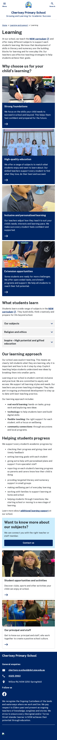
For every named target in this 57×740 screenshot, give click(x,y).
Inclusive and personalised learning (25, 215)
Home (4, 25)
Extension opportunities (18, 271)
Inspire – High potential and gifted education (29, 342)
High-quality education (17, 159)
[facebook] (4, 695)
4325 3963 (14, 676)
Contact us (28, 543)
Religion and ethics (29, 332)
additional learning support (34, 511)
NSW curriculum (39, 39)
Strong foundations (15, 106)
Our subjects (29, 324)
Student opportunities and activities (25, 580)
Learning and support (19, 25)
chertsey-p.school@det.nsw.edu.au (26, 670)
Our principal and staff (17, 630)
